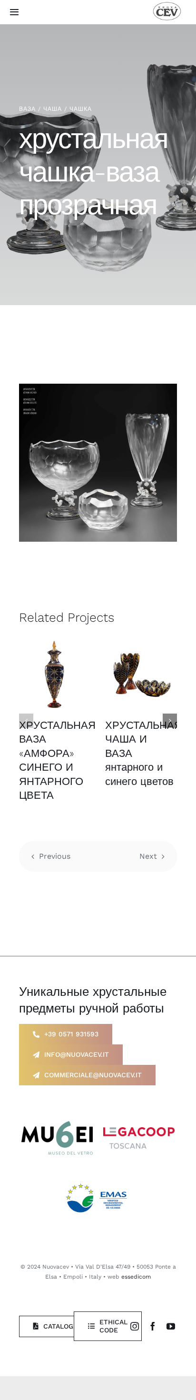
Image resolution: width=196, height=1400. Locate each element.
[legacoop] (139, 1130)
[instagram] (134, 1326)
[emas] (98, 1182)
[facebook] (152, 1326)
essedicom (136, 1276)
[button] (26, 721)
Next (148, 856)
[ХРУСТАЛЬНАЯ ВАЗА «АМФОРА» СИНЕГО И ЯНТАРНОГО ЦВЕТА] (55, 673)
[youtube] (171, 1326)
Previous (54, 856)
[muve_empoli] (57, 1124)
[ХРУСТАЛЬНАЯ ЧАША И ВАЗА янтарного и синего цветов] (141, 673)
